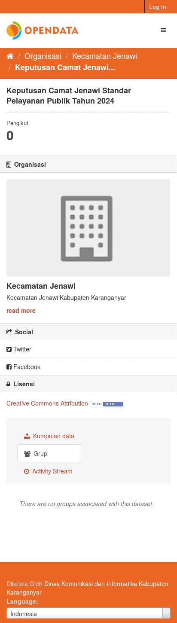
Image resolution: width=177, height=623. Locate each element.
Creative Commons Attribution (47, 403)
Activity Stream (52, 471)
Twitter (21, 349)
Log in (157, 7)
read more (21, 310)
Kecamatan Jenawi (104, 55)
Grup (39, 453)
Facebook (26, 366)
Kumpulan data (52, 435)
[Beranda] (10, 55)
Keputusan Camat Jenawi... (65, 67)
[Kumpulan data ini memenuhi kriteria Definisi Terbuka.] (107, 403)
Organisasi (42, 55)
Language (21, 601)
